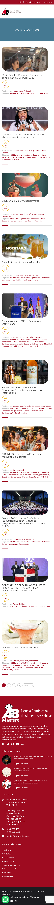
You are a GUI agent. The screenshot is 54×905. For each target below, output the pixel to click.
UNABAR (15, 159)
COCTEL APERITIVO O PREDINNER (21, 647)
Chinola (34, 408)
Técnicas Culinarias (36, 214)
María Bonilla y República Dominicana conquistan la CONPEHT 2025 (22, 76)
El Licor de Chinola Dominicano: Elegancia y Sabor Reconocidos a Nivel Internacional (22, 390)
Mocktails (34, 280)
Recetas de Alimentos (12, 865)
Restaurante (24, 544)
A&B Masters (15, 93)
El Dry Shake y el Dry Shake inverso (20, 201)
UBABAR (16, 670)
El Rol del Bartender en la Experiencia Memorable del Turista (22, 455)
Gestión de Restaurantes (11, 477)
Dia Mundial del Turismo (29, 475)
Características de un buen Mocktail (21, 262)
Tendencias (6, 216)
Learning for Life (46, 606)
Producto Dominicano (20, 413)
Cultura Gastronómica (20, 342)
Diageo (5, 544)
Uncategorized (18, 470)
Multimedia (8, 873)
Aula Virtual (8, 850)
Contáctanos (8, 876)
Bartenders (6, 157)
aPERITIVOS (25, 663)
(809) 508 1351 (13, 829)
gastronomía (37, 157)
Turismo (37, 477)
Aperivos (34, 663)
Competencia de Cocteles (21, 157)
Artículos (16, 150)
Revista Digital (9, 861)
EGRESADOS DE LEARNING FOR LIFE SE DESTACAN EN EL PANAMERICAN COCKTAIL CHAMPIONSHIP (23, 588)
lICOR (27, 411)
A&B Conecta (9, 858)
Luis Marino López (27, 346)
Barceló (45, 155)
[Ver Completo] (25, 59)
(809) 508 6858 (13, 832)
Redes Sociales (40, 346)
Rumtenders (7, 159)
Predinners (29, 667)
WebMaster (35, 897)
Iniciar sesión (36, 2)
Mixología (44, 93)
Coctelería (24, 150)
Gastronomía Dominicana (34, 344)
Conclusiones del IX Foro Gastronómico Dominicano (23, 322)
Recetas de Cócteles (11, 869)
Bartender (35, 93)
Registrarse (48, 2)
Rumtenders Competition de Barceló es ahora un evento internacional (23, 136)
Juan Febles (29, 221)
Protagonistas (18, 91)
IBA (23, 477)
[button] (5, 899)
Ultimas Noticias (30, 91)
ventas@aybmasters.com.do (20, 836)
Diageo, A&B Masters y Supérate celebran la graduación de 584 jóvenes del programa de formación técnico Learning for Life (24, 522)
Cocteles (24, 665)
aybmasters (36, 155)
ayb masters (26, 93)
